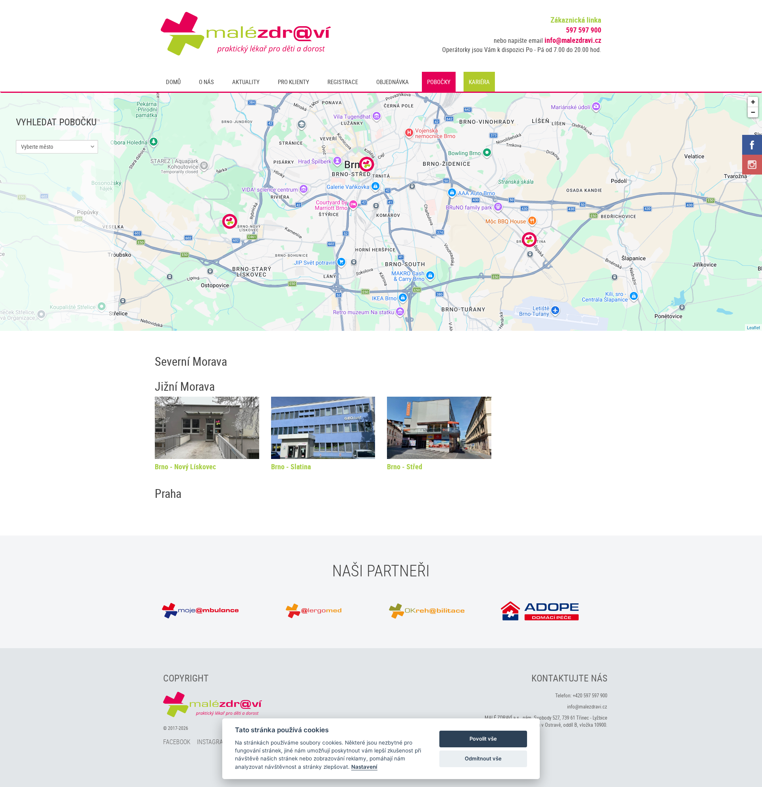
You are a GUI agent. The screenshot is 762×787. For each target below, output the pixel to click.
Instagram (212, 741)
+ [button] (753, 102)
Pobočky (438, 82)
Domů (173, 82)
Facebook (176, 741)
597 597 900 (583, 30)
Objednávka (392, 82)
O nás (206, 82)
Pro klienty (293, 82)
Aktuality (246, 82)
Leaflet (753, 327)
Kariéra (479, 82)
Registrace (342, 82)
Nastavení (364, 767)
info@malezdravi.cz (573, 40)
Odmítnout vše (483, 758)
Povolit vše (483, 738)
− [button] (753, 112)
